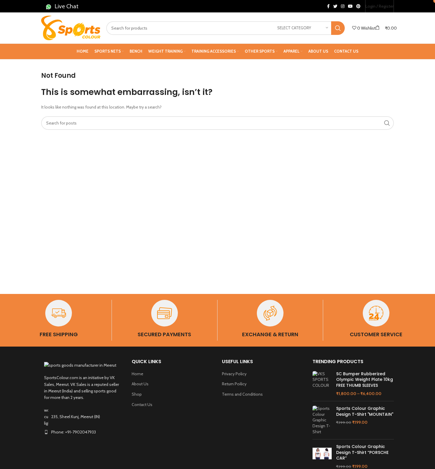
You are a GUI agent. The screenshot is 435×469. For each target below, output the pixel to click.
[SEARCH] (338, 28)
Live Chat (66, 6)
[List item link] (82, 432)
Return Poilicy (234, 383)
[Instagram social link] (342, 6)
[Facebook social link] (328, 6)
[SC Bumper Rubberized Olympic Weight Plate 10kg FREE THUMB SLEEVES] (322, 384)
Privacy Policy (234, 373)
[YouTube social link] (350, 6)
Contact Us (142, 404)
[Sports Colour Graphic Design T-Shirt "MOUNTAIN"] (322, 420)
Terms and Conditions (242, 394)
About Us (140, 383)
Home (137, 373)
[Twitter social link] (335, 6)
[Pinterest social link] (358, 6)
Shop (137, 394)
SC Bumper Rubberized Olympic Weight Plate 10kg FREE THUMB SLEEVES (364, 379)
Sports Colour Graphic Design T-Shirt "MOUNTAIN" (364, 411)
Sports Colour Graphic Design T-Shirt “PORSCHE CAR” (362, 452)
